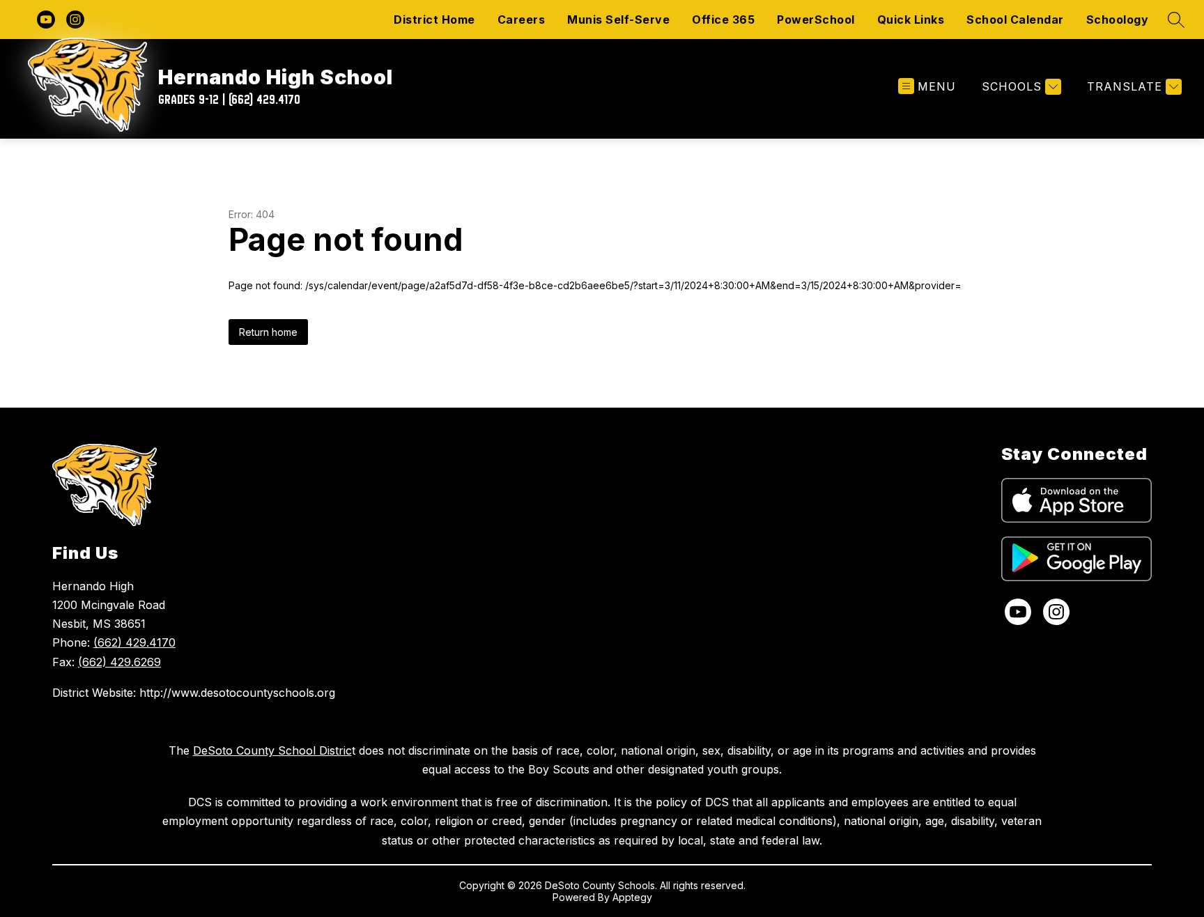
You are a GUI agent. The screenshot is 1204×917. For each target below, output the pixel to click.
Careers (521, 19)
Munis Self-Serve (618, 19)
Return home (268, 332)
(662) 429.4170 (134, 642)
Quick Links (911, 19)
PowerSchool (816, 19)
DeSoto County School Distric (272, 750)
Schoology (1117, 19)
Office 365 (723, 19)
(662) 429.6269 (119, 662)
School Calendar (1015, 19)
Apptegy (632, 897)
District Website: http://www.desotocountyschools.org (193, 693)
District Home (434, 19)
